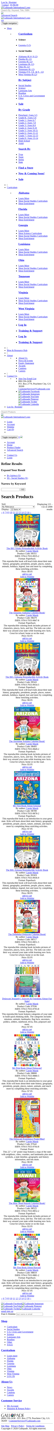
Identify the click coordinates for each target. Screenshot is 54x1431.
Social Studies (24, 85)
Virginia (23, 292)
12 (17, 512)
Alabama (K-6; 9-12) (28, 56)
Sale (20, 103)
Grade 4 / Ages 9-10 (27, 128)
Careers (21, 371)
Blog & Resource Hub (17, 350)
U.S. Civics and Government (31, 96)
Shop (9, 28)
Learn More (23, 198)
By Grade (24, 109)
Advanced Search (9, 15)
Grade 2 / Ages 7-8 (27, 123)
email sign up (7, 1311)
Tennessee (24, 276)
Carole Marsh (32, 551)
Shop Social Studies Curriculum (33, 201)
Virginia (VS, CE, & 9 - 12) (31, 72)
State (20, 162)
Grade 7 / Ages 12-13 (28, 135)
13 (19, 512)
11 (14, 512)
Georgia (23, 225)
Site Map (5, 1426)
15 (25, 512)
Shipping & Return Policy (19, 1408)
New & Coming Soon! (31, 173)
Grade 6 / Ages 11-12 (28, 133)
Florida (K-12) (25, 59)
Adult (21, 143)
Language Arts (25, 90)
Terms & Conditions (35, 1426)
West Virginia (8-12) (27, 74)
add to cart (27, 574)
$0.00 (14, 5)
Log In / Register (9, 2)
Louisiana (24, 244)
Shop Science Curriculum (30, 233)
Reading (22, 93)
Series (21, 159)
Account (11, 424)
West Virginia (26, 308)
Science (21, 88)
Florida (22, 209)
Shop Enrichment (26, 203)
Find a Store (25, 167)
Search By (24, 148)
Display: (5, 509)
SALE (10, 1344)
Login (9, 422)
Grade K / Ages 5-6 (27, 117)
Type (20, 154)
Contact (5, 5)
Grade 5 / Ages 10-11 (28, 130)
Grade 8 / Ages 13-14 (28, 138)
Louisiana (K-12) (26, 64)
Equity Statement (26, 363)
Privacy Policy (17, 1426)
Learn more (12, 1356)
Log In (22, 324)
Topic (21, 157)
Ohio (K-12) (24, 67)
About (10, 355)
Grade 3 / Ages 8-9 (27, 125)
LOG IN (11, 1376)
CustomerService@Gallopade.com (34, 389)
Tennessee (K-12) (26, 69)
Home (10, 445)
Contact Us (12, 376)
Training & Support (30, 330)
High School (24, 141)
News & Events (25, 360)
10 (11, 512)
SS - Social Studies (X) (17, 478)
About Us (22, 358)
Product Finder (13, 447)
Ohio (21, 260)
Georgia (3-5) (24, 45)
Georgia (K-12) (25, 61)
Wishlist (10, 427)
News (9, 1387)
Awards (21, 366)
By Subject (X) (14, 475)
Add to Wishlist (27, 576)
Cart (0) (10, 429)
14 (22, 512)
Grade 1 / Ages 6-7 (27, 120)
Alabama (23, 192)
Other (21, 98)
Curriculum (25, 33)
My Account (12, 1406)
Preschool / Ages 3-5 (27, 115)
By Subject (24, 80)
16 (28, 512)
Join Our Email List (27, 378)
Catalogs (22, 368)
